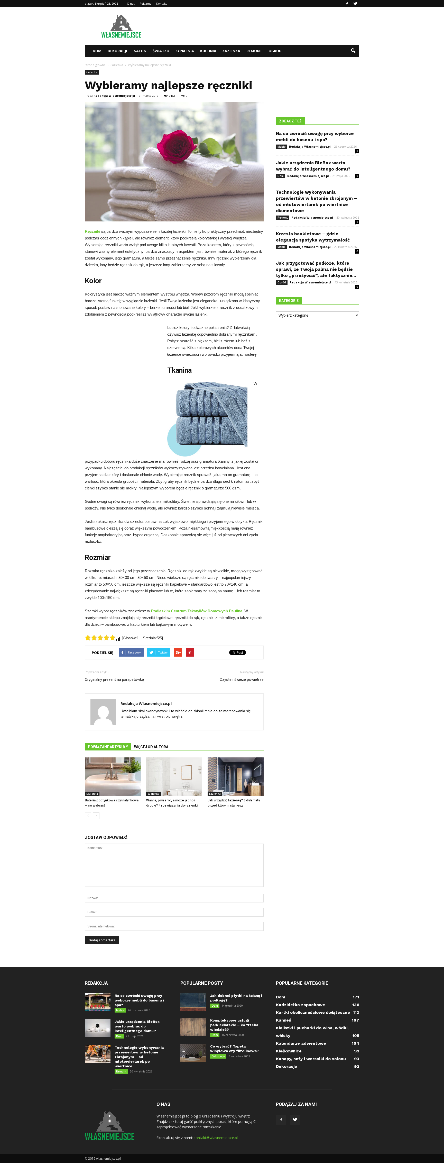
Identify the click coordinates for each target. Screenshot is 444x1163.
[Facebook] (347, 4)
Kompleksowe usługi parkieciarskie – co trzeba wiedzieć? (234, 1025)
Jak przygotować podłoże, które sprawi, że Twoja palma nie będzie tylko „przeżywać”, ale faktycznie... (316, 269)
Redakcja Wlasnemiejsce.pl (114, 95)
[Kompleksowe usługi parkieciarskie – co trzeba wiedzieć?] (193, 1027)
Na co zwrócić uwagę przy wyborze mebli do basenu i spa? (139, 1000)
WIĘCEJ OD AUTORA (151, 747)
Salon (140, 50)
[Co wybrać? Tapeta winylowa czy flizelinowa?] (193, 1053)
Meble (281, 146)
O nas (131, 3)
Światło (161, 50)
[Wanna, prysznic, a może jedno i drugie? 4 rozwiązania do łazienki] (174, 776)
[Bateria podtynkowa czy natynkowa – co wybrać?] (113, 776)
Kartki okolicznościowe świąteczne (313, 1012)
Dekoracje (118, 50)
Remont (254, 50)
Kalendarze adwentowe (301, 1043)
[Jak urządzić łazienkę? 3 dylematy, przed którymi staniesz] (236, 776)
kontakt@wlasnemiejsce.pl (216, 1137)
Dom (97, 50)
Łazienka (231, 50)
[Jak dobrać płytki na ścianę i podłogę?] (193, 1002)
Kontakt (161, 3)
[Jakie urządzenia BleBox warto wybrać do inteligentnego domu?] (97, 1028)
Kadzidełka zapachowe (300, 1004)
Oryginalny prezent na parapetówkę (114, 679)
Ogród (275, 50)
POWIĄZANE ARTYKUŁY (108, 747)
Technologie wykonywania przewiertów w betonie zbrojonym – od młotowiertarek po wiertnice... (139, 1056)
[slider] (100, 637)
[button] (353, 51)
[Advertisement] (265, 26)
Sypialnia (184, 50)
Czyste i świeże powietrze (242, 679)
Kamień (283, 1020)
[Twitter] (355, 4)
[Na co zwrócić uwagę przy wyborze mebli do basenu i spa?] (97, 1002)
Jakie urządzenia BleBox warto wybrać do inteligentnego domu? (137, 1026)
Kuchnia (208, 50)
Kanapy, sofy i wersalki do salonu (311, 1058)
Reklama (145, 3)
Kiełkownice (289, 1051)
